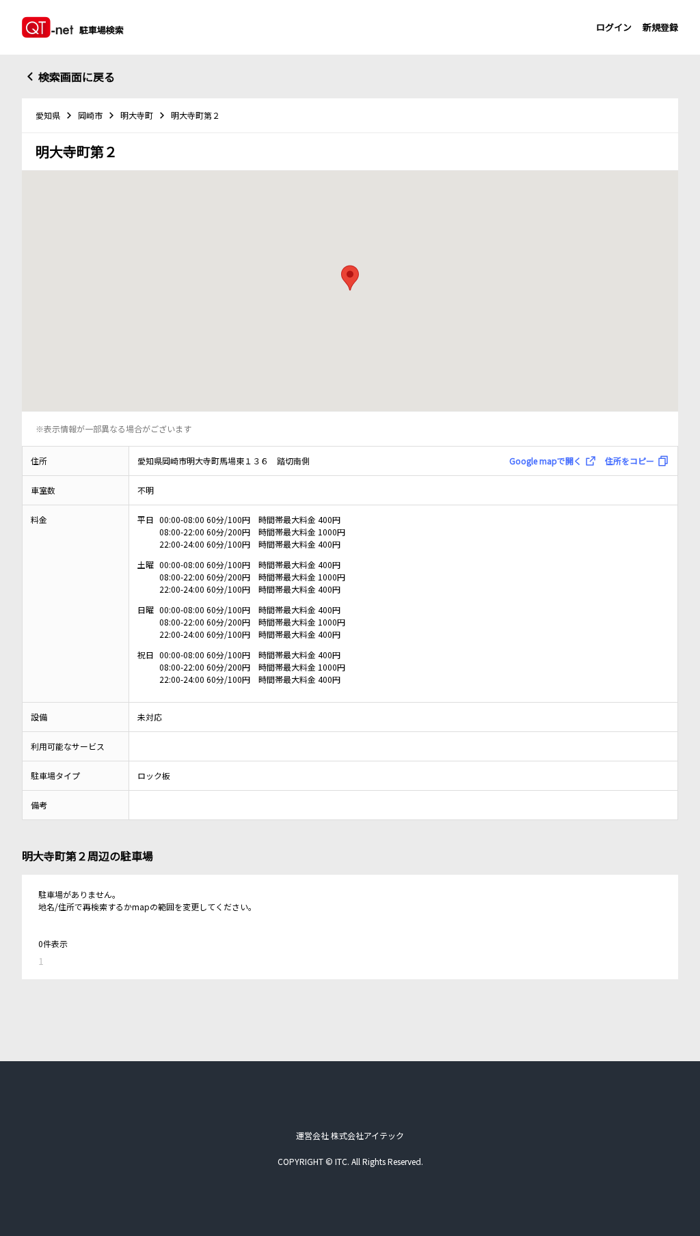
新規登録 (660, 26)
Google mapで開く (545, 460)
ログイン (614, 26)
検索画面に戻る (76, 76)
